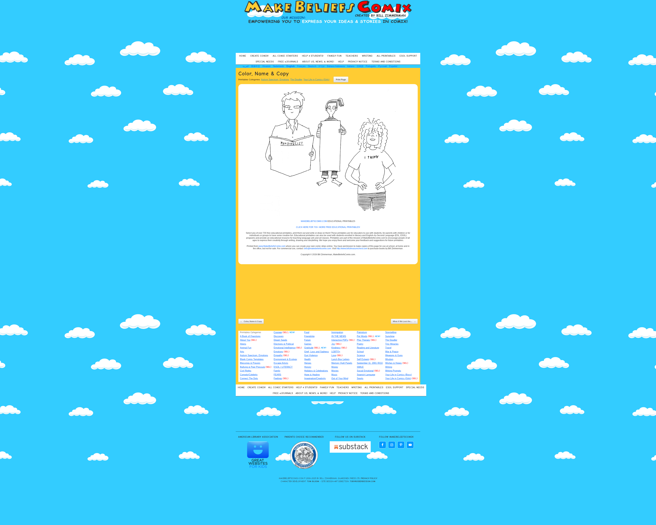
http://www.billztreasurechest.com (352, 248)
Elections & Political (284, 344)
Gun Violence (311, 355)
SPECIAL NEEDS (265, 61)
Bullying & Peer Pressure (252, 367)
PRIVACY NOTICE (357, 61)
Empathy (278, 355)
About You (245, 340)
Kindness (336, 347)
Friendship (309, 336)
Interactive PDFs (339, 340)
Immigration (337, 332)
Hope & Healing (312, 374)
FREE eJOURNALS (288, 61)
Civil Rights (245, 370)
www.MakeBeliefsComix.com (271, 246)
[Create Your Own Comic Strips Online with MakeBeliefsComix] (328, 12)
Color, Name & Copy (251, 321)
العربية (246, 66)
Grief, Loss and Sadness (316, 351)
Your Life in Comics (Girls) (316, 79)
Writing (388, 367)
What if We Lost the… (404, 321)
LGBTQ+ (335, 351)
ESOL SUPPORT (408, 55)
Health (307, 359)
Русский (382, 66)
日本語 (360, 66)
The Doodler (296, 79)
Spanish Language (366, 374)
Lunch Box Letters (340, 359)
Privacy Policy (369, 478)
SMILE (360, 367)
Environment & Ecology (285, 359)
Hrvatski (266, 66)
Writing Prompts (393, 370)
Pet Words (362, 336)
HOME (242, 55)
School (360, 351)
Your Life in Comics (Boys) (398, 374)
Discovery (279, 336)
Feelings (278, 378)
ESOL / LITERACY (283, 367)
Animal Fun (245, 347)
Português (371, 66)
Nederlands (278, 66)
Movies (335, 370)
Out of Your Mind (339, 378)
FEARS (277, 374)
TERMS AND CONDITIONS (386, 61)
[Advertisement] (328, 38)
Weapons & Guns (394, 355)
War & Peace (391, 351)
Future (307, 340)
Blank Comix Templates (252, 359)
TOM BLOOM (313, 481)
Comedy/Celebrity (249, 374)
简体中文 (255, 66)
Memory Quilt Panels (341, 363)
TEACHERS (352, 55)
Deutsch (312, 66)
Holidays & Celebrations (316, 370)
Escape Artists (281, 363)
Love (333, 355)
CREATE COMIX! (259, 55)
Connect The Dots (249, 378)
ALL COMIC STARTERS (285, 55)
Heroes (307, 363)
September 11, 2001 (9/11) (370, 363)
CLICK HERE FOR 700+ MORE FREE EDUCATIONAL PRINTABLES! (328, 227)
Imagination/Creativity (315, 378)
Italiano (350, 66)
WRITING (367, 55)
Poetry (360, 344)
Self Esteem (363, 359)
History (307, 367)
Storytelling (390, 332)
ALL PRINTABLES (386, 55)
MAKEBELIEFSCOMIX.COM (314, 221)
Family (277, 370)
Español (393, 66)
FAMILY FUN (334, 55)
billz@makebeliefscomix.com (317, 248)
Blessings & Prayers (250, 363)
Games (307, 344)
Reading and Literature (368, 347)
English (290, 66)
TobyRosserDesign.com (362, 481)
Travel (388, 347)
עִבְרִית (322, 66)
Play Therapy (363, 340)
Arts (242, 351)
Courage (278, 332)
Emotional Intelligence (285, 347)
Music (334, 374)
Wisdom (389, 359)
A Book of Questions (250, 336)
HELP (341, 61)
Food (306, 332)
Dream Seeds (280, 340)
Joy (333, 344)
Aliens (243, 344)
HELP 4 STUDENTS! (312, 55)
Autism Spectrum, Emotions (275, 79)
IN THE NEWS (338, 336)
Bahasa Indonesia (336, 66)
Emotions (278, 351)
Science (361, 355)
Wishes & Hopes (393, 363)
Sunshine (389, 336)
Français (301, 66)
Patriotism (362, 332)
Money (334, 367)
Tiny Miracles (392, 344)
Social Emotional (365, 370)
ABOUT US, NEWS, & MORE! (318, 61)
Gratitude (308, 347)
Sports (360, 378)
